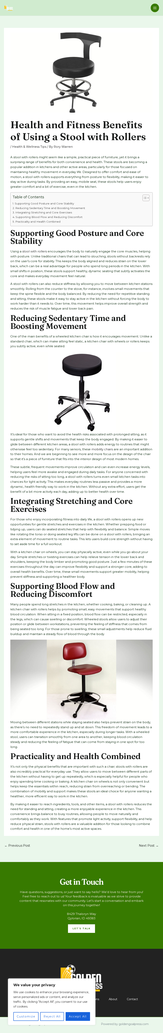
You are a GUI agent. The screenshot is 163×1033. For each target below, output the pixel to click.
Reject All (52, 1016)
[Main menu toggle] (155, 8)
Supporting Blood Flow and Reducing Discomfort (49, 217)
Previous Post (17, 845)
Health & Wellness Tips (29, 147)
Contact (132, 999)
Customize (26, 1016)
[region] (51, 1001)
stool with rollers (34, 251)
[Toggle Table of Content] (144, 197)
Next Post (149, 845)
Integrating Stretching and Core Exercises (43, 212)
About (113, 999)
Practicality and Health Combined (37, 221)
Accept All (78, 1016)
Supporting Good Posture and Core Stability (44, 203)
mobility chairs (102, 449)
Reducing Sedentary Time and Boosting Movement (50, 208)
